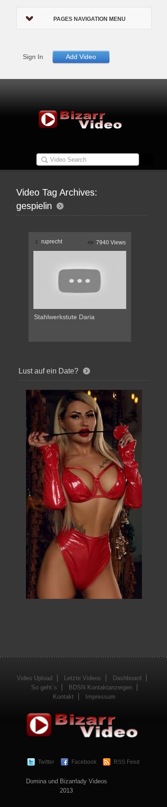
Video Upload (34, 678)
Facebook (83, 762)
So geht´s (44, 687)
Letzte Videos (82, 678)
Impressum (100, 696)
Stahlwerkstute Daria (64, 317)
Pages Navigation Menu (89, 19)
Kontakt (63, 696)
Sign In (33, 56)
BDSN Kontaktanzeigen (100, 687)
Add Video (81, 56)
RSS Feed (127, 762)
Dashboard (127, 678)
